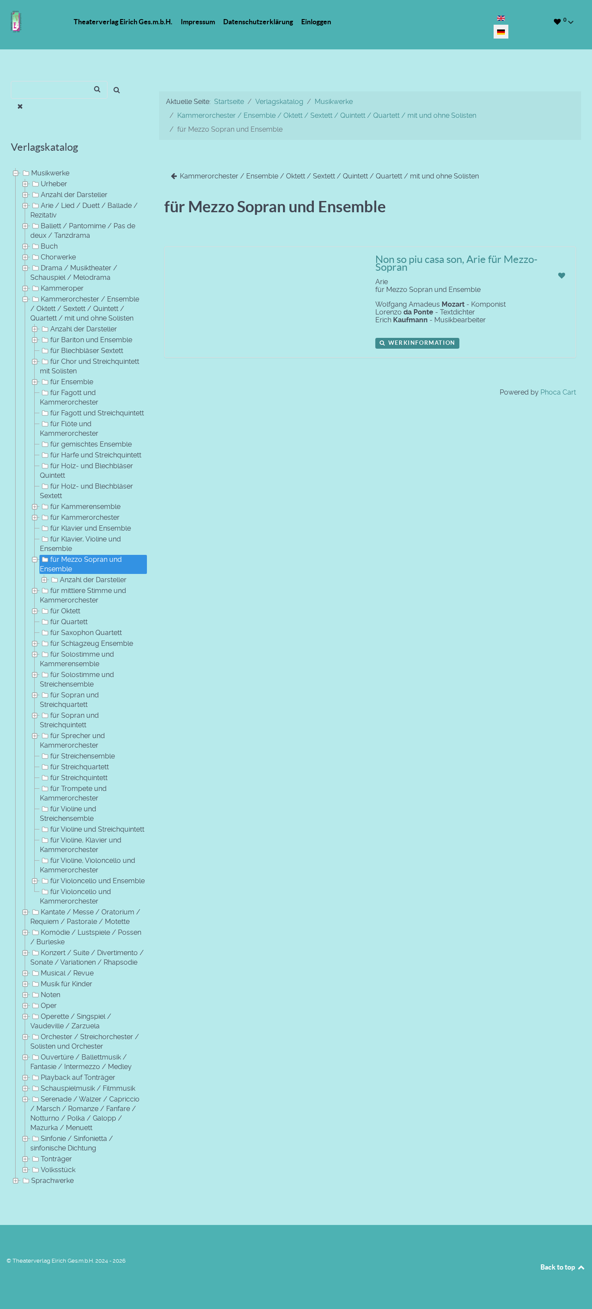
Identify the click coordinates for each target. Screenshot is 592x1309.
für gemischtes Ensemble (91, 444)
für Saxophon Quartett (86, 633)
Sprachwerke (52, 1180)
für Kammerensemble (85, 506)
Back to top (558, 1267)
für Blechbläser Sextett (86, 351)
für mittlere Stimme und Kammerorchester (83, 595)
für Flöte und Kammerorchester (69, 428)
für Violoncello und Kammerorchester (75, 896)
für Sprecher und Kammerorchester (72, 740)
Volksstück (58, 1170)
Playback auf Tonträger (78, 1077)
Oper (49, 1005)
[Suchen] (117, 90)
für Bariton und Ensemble (91, 340)
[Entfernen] (20, 106)
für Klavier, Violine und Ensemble (80, 544)
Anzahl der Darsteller (74, 195)
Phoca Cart (558, 392)
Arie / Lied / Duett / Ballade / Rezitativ (84, 210)
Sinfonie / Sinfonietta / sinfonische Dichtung (71, 1143)
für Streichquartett (79, 767)
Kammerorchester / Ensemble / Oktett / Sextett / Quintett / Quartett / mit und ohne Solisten (84, 308)
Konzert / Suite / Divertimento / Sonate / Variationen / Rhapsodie (87, 957)
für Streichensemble (82, 756)
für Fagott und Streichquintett (97, 413)
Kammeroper (62, 288)
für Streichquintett (78, 778)
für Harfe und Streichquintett (95, 455)
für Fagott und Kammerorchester (69, 397)
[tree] (74, 677)
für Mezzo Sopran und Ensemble (81, 564)
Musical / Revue (67, 973)
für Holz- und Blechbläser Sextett (86, 491)
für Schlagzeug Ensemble (91, 643)
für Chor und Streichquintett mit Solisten (89, 366)
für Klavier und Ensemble (90, 528)
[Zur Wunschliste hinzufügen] (561, 276)
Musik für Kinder (66, 984)
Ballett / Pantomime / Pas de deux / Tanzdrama (82, 231)
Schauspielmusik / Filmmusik (88, 1088)
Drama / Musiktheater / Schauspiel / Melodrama (73, 273)
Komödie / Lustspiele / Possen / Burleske (85, 937)
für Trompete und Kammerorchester (73, 793)
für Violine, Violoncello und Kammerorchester (87, 865)
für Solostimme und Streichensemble (77, 679)
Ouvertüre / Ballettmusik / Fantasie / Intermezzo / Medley (81, 1062)
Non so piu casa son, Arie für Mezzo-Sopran (456, 263)
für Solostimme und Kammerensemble (77, 659)
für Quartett (69, 622)
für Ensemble (71, 382)
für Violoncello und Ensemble (97, 881)
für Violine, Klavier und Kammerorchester (80, 845)
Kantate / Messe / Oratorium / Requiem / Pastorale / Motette (85, 917)
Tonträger (56, 1159)
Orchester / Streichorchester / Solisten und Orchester (84, 1041)
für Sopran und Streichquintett (69, 720)
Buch (49, 246)
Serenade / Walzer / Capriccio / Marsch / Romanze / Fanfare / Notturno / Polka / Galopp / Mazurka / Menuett (85, 1113)
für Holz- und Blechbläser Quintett (86, 471)
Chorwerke (58, 257)
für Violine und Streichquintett (97, 829)
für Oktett (65, 611)
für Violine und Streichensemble (68, 814)
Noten (50, 995)
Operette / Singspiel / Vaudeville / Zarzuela (70, 1021)
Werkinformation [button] (420, 343)
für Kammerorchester (85, 517)
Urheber (54, 184)
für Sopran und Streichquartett (69, 700)
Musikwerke (50, 173)
